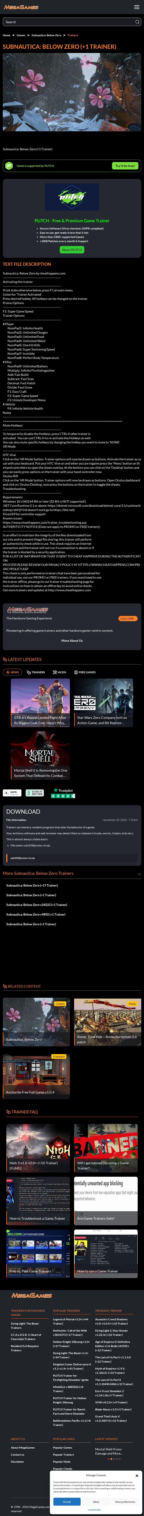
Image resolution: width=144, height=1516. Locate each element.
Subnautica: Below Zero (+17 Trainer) (32, 885)
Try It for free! (125, 166)
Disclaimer (17, 1461)
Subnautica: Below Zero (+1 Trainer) (31, 895)
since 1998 (126, 618)
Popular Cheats (62, 1468)
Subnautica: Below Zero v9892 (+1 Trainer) (35, 914)
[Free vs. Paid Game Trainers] (38, 1253)
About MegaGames (23, 1447)
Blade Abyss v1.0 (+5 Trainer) (113, 1409)
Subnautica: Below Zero (46, 35)
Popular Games (62, 1447)
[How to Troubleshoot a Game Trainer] (38, 1200)
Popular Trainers (63, 1454)
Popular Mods (61, 1461)
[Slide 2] (111, 1459)
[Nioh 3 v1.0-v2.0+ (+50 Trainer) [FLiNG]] (38, 1147)
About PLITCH (72, 250)
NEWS (15, 672)
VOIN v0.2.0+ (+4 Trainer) (111, 1402)
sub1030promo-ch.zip (23, 858)
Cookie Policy (94, 1509)
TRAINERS (38, 672)
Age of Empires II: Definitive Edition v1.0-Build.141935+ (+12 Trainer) (112, 1346)
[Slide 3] (114, 1459)
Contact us (17, 1454)
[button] (137, 1475)
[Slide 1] (108, 1459)
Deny (96, 1501)
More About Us (72, 640)
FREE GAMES (87, 672)
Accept (67, 1501)
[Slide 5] (120, 1459)
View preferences (125, 1501)
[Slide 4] (117, 1459)
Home (6, 35)
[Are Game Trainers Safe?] (106, 1200)
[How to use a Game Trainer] (106, 1253)
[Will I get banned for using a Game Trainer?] (106, 1147)
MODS (62, 672)
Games (21, 35)
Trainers (73, 35)
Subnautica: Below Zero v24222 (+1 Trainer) (36, 905)
